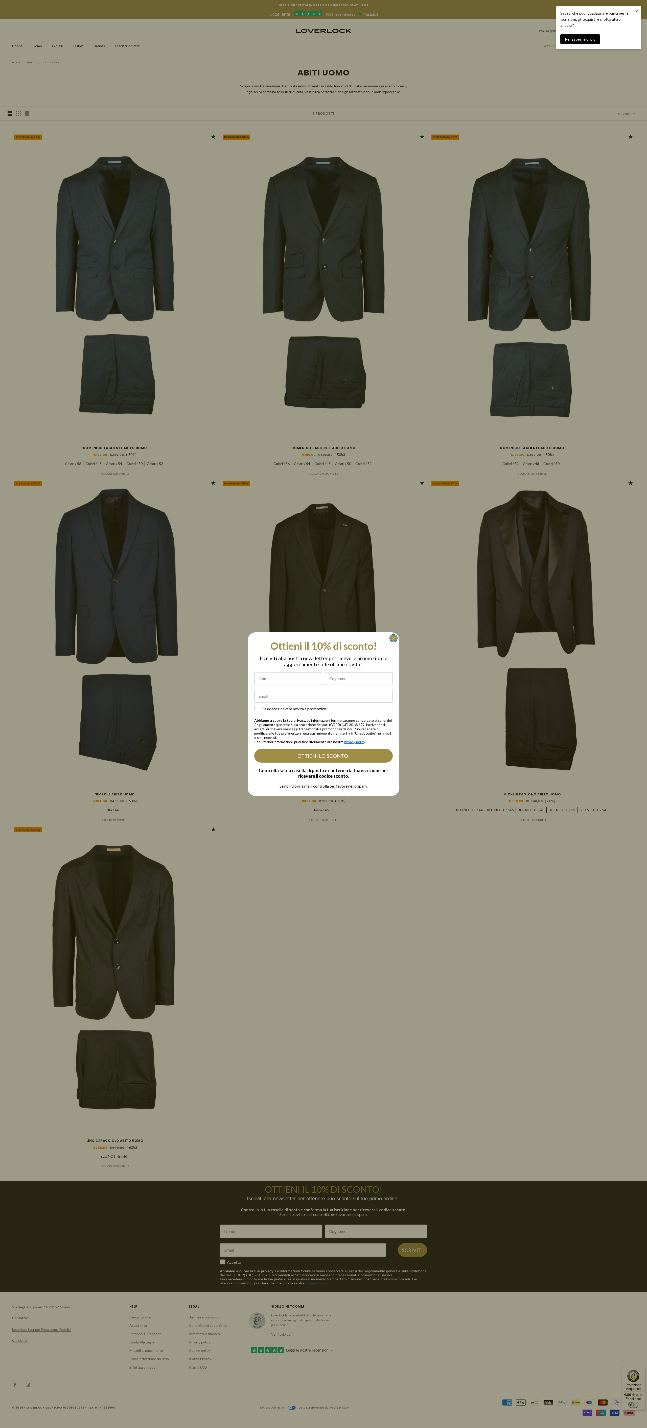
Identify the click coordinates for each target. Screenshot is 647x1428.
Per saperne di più (580, 39)
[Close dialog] (393, 638)
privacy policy (354, 742)
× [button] (637, 10)
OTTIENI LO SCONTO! (323, 756)
